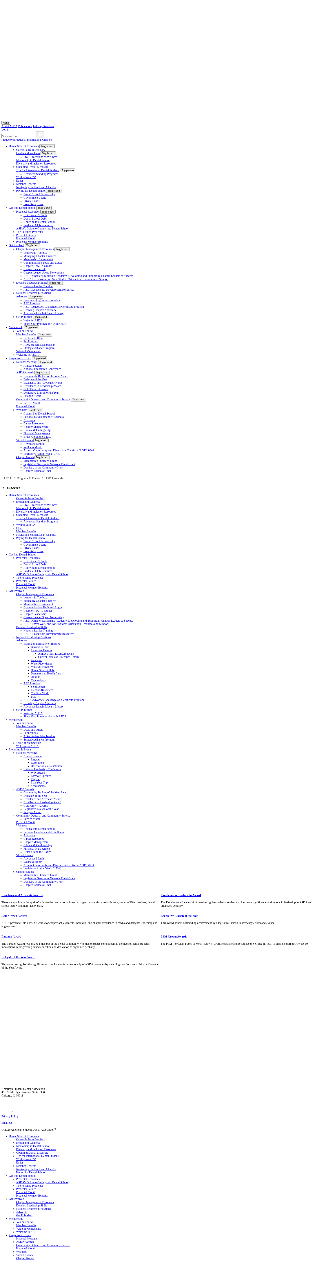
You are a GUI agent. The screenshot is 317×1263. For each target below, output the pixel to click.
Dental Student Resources (24, 146)
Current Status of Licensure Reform (58, 656)
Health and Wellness (28, 153)
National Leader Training (38, 286)
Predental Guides (26, 235)
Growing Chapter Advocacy (39, 310)
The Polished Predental (29, 231)
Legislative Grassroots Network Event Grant (49, 464)
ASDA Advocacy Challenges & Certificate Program (53, 306)
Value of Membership (28, 351)
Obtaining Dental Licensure (32, 166)
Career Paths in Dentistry (30, 149)
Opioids (35, 676)
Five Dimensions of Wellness (40, 156)
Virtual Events (24, 440)
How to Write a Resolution (46, 766)
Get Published (24, 316)
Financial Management (36, 433)
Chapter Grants (25, 457)
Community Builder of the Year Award (45, 376)
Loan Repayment (33, 204)
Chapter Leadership (34, 269)
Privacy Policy (9, 1116)
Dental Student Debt (42, 670)
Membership (16, 327)
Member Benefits (26, 183)
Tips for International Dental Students (37, 170)
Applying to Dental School (39, 221)
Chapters (47, 139)
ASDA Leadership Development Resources (48, 289)
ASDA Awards (25, 372)
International (34, 139)
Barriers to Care (40, 647)
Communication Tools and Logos (42, 262)
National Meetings (26, 361)
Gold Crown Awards (35, 389)
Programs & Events (20, 358)
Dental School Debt (34, 218)
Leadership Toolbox (35, 252)
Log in (5, 129)
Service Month (32, 403)
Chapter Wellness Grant (37, 470)
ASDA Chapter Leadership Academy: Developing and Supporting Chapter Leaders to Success (78, 275)
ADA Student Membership (39, 344)
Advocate (21, 296)
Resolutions (37, 762)
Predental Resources (28, 211)
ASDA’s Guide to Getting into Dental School (42, 228)
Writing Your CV (26, 177)
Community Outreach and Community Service (43, 399)
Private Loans (31, 200)
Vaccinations (38, 680)
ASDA (7, 478)
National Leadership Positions (33, 292)
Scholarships (38, 785)
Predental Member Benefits (32, 241)
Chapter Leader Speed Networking (43, 272)
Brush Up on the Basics (37, 436)
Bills (33, 696)
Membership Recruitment (38, 259)
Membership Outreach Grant (40, 460)
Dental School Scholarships (39, 194)
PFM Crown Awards (174, 936)
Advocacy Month (33, 443)
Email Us (6, 1122)
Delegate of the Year (35, 379)
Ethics (19, 180)
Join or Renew (24, 330)
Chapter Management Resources (35, 249)
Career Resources (33, 423)
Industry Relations (43, 126)
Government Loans (34, 197)
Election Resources (42, 690)
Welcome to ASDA (27, 354)
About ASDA (9, 126)
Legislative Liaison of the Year (41, 392)
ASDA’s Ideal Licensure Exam (56, 653)
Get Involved (16, 245)
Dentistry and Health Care (46, 673)
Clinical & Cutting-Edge (37, 430)
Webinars (21, 409)
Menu (6, 122)
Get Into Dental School (22, 207)
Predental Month (25, 238)
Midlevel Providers (42, 666)
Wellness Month (32, 447)
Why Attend (38, 772)
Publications (25, 126)
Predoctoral (8, 139)
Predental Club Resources (38, 225)
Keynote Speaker (41, 775)
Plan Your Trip (39, 782)
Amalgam (36, 660)
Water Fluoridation (41, 663)
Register (35, 759)
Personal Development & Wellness (43, 416)
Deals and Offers (33, 338)
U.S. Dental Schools (35, 215)
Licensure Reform (41, 650)
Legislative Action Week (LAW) (42, 453)
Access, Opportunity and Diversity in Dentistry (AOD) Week (58, 450)
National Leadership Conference (42, 368)
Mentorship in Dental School (33, 160)
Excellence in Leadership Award (42, 386)
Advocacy (29, 420)
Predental (20, 139)
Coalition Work (40, 693)
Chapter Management (35, 426)
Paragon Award (32, 395)
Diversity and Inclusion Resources (36, 163)
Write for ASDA (33, 320)
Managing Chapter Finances (39, 256)
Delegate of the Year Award (18, 957)
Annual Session (32, 365)
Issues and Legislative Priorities (41, 300)
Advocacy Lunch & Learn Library (43, 313)
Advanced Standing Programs (40, 173)
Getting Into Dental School (39, 413)
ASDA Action (31, 303)
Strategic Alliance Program (38, 348)
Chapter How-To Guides (37, 265)
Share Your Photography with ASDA (45, 323)
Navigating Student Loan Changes (36, 187)
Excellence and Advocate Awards (42, 382)
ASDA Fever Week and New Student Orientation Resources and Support (65, 279)
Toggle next (47, 146)
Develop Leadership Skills (31, 282)
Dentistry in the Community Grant (43, 467)
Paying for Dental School (30, 190)
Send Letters (38, 686)
